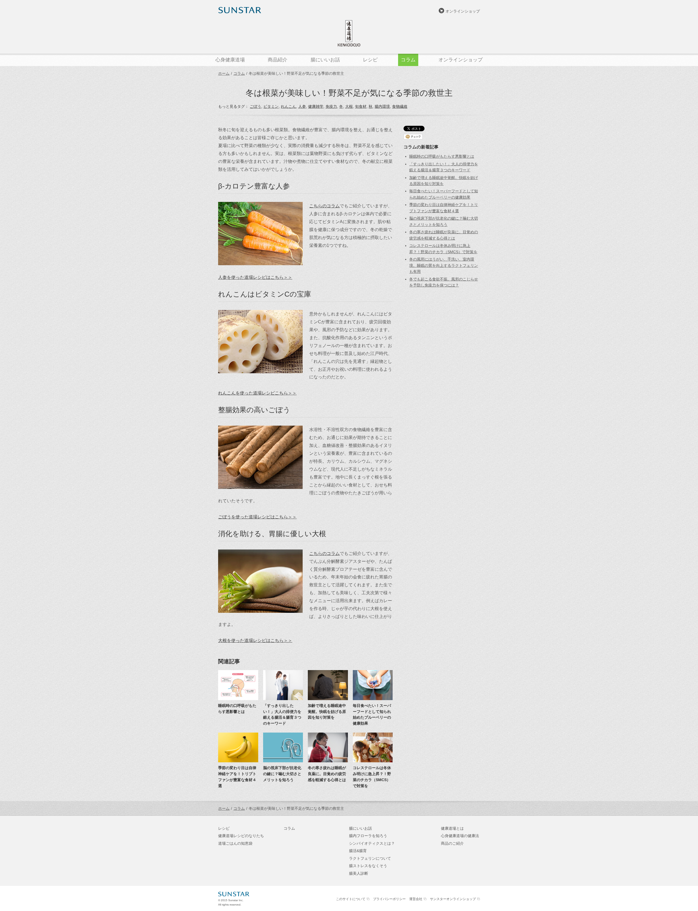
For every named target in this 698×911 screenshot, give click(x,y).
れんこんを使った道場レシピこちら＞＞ (257, 392)
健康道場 (349, 33)
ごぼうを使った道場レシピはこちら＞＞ (257, 516)
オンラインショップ (463, 11)
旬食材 (360, 106)
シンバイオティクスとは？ (372, 843)
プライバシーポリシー (389, 899)
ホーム (224, 73)
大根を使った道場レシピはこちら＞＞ (255, 640)
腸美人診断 (358, 873)
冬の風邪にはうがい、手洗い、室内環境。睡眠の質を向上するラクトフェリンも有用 (443, 265)
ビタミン (271, 106)
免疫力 (331, 106)
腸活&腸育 (358, 851)
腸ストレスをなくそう (368, 866)
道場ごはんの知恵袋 (235, 843)
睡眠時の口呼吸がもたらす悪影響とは (441, 156)
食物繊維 (399, 106)
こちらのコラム (324, 205)
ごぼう (255, 106)
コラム (239, 73)
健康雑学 (315, 106)
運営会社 (415, 899)
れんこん (288, 106)
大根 (349, 106)
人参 (302, 106)
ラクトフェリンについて (370, 858)
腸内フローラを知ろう (368, 836)
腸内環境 (382, 106)
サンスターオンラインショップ (453, 899)
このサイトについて (350, 899)
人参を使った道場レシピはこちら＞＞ (255, 277)
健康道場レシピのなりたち (241, 836)
